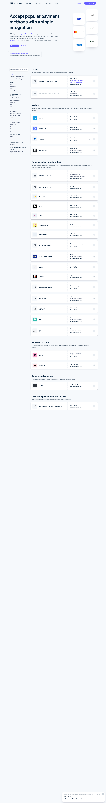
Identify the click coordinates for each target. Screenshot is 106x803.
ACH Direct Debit (14, 98)
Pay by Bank (13, 124)
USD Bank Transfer (15, 122)
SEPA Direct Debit (15, 115)
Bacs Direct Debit (15, 100)
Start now (14, 46)
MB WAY (12, 126)
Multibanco (13, 144)
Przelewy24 (13, 111)
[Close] (103, 794)
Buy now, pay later (15, 134)
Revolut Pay (13, 91)
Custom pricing (15, 41)
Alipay (11, 84)
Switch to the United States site (73, 799)
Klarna (11, 136)
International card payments (18, 79)
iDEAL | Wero (13, 109)
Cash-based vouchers (16, 142)
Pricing (56, 3)
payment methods (26, 34)
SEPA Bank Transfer (15, 113)
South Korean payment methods (16, 152)
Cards (11, 74)
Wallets (12, 82)
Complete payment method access (18, 148)
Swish (11, 118)
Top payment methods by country (20, 53)
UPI (11, 131)
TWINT (12, 120)
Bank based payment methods (16, 94)
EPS (11, 107)
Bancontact (13, 102)
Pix (10, 129)
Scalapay (12, 139)
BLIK (11, 104)
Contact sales (90, 3)
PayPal (11, 88)
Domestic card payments (17, 76)
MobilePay (13, 86)
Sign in (79, 3)
